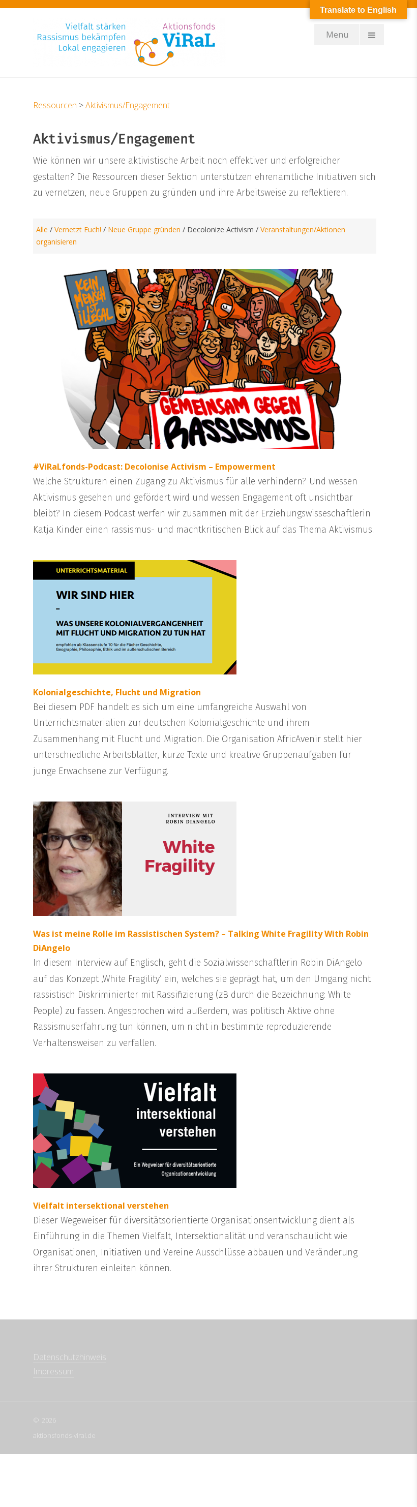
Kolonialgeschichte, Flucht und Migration (117, 692)
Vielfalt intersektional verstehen (101, 1205)
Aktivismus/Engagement (127, 105)
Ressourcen (55, 105)
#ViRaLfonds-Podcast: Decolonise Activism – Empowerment (154, 466)
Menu (337, 34)
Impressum (53, 1371)
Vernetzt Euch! (77, 229)
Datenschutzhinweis (69, 1357)
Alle (42, 229)
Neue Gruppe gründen (144, 229)
